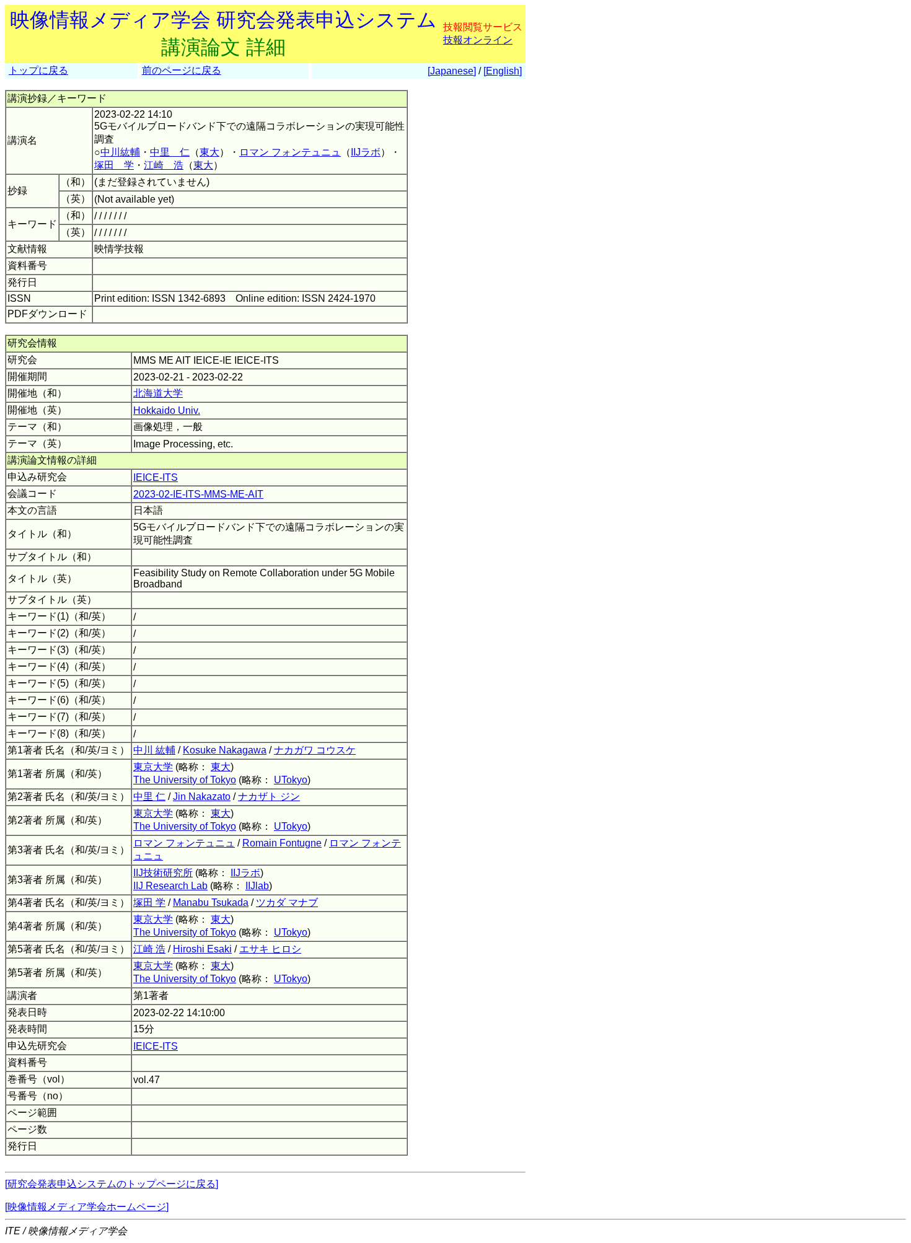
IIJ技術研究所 (163, 872)
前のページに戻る (181, 70)
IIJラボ (366, 152)
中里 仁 (170, 152)
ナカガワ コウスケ (315, 750)
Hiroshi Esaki (202, 949)
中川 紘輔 (154, 750)
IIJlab (257, 886)
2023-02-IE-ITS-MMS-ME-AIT (198, 494)
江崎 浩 (163, 165)
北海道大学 (158, 393)
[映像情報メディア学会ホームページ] (87, 1206)
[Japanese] (452, 71)
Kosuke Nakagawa (224, 750)
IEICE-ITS (155, 477)
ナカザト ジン (269, 796)
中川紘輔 (120, 152)
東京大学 (153, 767)
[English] (502, 71)
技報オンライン (478, 40)
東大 (209, 152)
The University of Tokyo (184, 780)
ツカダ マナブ (287, 902)
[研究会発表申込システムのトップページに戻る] (111, 1184)
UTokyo (290, 780)
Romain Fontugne (282, 843)
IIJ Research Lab (170, 886)
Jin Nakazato (202, 796)
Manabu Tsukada (211, 902)
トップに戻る (38, 70)
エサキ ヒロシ (270, 949)
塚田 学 (114, 165)
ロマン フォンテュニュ (290, 152)
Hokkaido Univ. (166, 410)
